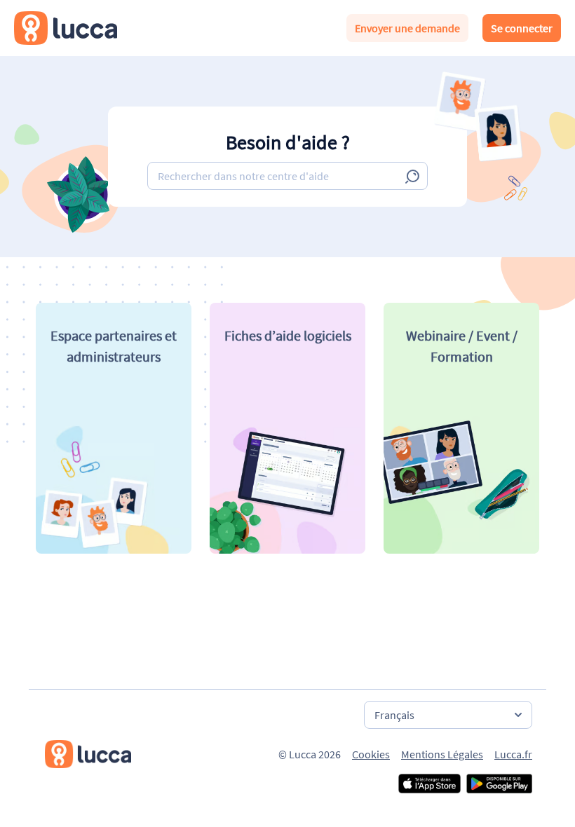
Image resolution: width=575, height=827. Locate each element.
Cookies (371, 754)
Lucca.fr (513, 754)
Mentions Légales (442, 754)
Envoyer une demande (407, 28)
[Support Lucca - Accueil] (65, 28)
